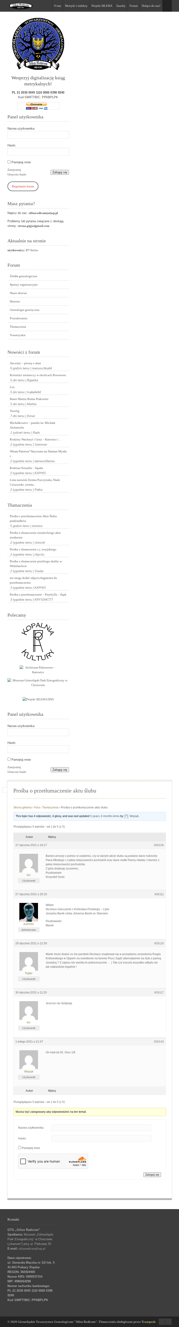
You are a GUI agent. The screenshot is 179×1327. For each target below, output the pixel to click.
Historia (15, 301)
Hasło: (11, 145)
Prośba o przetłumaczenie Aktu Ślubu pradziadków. (33, 518)
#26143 (159, 1041)
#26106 (159, 845)
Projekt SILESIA (102, 5)
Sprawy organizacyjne (24, 284)
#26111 (159, 894)
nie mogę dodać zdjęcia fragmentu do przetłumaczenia (33, 580)
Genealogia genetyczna (24, 310)
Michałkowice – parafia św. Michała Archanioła (32, 425)
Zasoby (121, 5)
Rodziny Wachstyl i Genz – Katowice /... (35, 439)
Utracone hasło (16, 174)
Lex (12, 387)
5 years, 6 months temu (105, 816)
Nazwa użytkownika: (21, 128)
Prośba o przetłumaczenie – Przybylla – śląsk (38, 594)
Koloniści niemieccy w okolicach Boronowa (38, 375)
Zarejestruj (14, 169)
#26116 (159, 943)
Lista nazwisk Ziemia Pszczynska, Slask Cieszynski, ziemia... (35, 482)
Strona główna (22, 807)
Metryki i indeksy (76, 5)
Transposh (148, 1321)
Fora (37, 807)
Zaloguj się (59, 172)
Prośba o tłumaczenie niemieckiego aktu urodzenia (35, 535)
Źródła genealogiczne (23, 276)
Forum (134, 5)
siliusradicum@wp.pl (32, 1248)
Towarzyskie (18, 335)
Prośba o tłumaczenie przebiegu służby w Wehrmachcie (36, 564)
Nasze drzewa (18, 293)
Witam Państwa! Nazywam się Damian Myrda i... (38, 454)
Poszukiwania (18, 318)
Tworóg (14, 411)
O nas (57, 5)
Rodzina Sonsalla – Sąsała (26, 468)
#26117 (159, 992)
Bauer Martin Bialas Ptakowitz (29, 399)
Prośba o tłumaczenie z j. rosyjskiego (33, 549)
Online (22, 250)
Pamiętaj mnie (21, 162)
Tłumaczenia (18, 326)
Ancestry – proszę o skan (25, 363)
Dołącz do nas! (151, 5)
